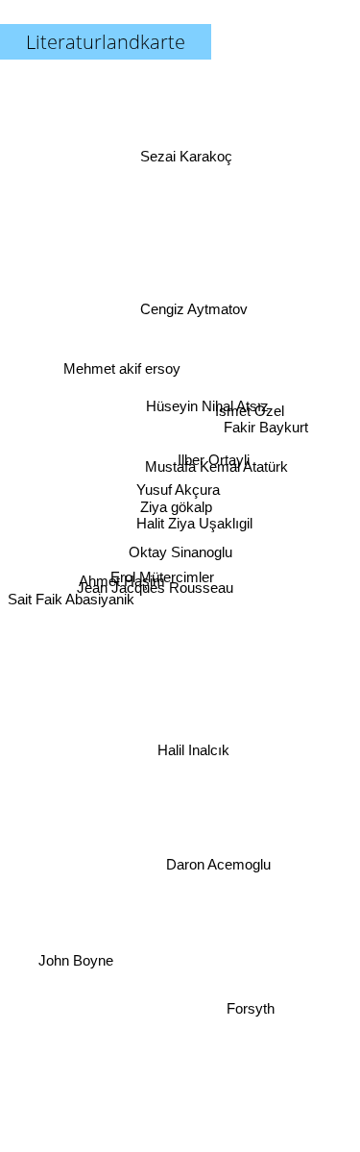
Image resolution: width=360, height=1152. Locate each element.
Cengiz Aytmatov (196, 309)
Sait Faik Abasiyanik (72, 592)
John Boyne (74, 960)
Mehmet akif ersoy (122, 355)
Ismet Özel (247, 390)
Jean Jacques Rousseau (152, 564)
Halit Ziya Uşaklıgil (194, 523)
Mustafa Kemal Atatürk (215, 462)
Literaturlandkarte (105, 42)
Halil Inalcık (194, 750)
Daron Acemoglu (220, 861)
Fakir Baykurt (266, 424)
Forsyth (252, 1020)
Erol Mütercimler (162, 583)
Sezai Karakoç (190, 152)
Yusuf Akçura (174, 491)
